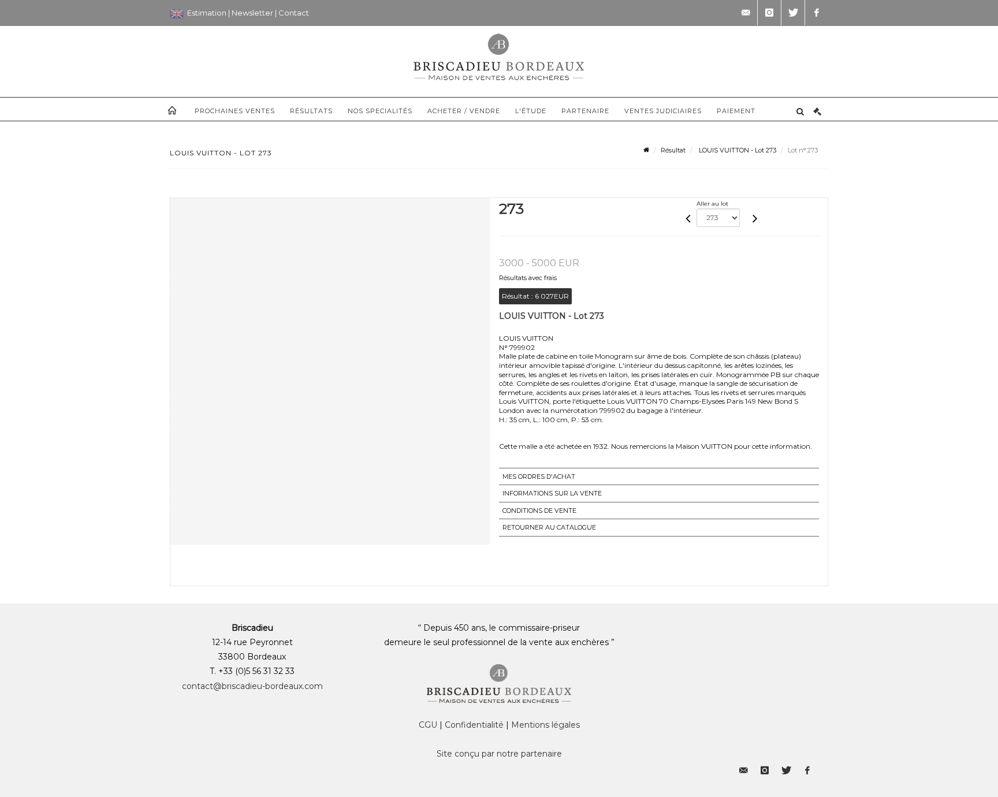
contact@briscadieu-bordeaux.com (252, 686)
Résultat (673, 150)
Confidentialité (474, 725)
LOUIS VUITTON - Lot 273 (736, 150)
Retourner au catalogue (549, 527)
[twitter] (793, 12)
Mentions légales (545, 725)
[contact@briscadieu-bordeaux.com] (745, 12)
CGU (428, 725)
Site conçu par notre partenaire (499, 753)
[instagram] (769, 12)
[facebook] (816, 12)
